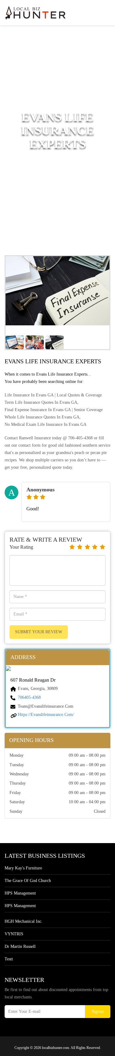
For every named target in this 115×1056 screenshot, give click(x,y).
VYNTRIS (14, 934)
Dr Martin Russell (20, 946)
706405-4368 (29, 697)
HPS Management (20, 893)
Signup (98, 1011)
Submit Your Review (38, 632)
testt (9, 959)
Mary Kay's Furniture (23, 868)
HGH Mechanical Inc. (24, 921)
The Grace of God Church (28, 880)
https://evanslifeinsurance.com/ (46, 714)
